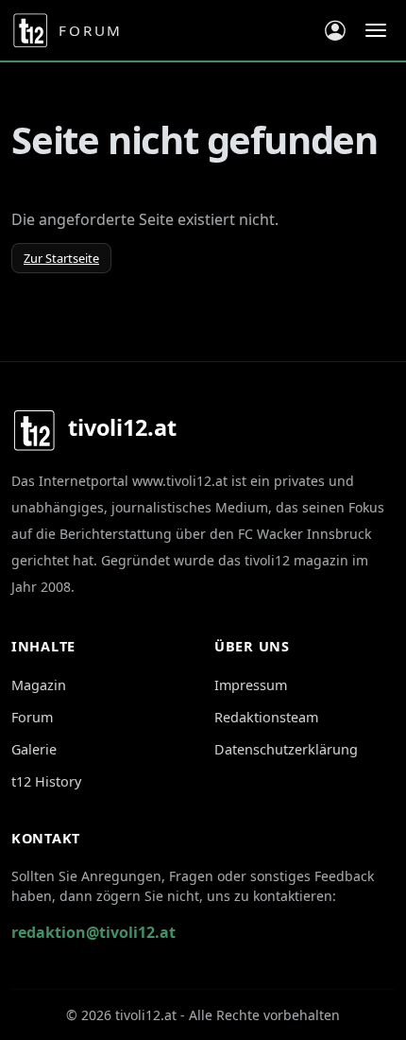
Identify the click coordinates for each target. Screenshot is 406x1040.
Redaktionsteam (266, 717)
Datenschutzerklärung (286, 749)
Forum (32, 717)
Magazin (38, 685)
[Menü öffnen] (376, 30)
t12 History (46, 781)
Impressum (250, 685)
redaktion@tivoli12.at (93, 932)
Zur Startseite (61, 258)
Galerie (34, 749)
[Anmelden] (335, 30)
